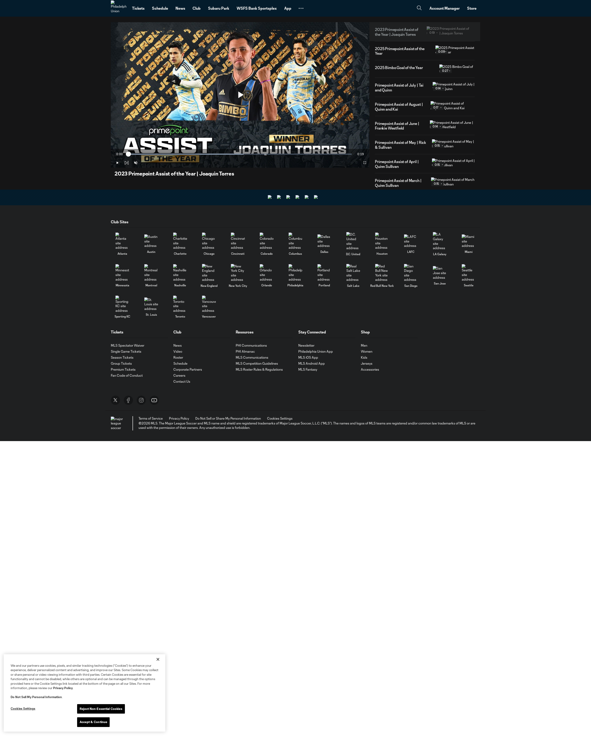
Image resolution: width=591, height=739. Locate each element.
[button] (301, 8)
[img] (126, 162)
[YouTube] (154, 400)
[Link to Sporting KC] (122, 304)
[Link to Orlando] (267, 273)
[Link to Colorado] (267, 241)
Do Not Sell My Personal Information (36, 697)
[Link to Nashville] (180, 273)
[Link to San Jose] (440, 273)
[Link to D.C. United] (353, 241)
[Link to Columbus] (295, 241)
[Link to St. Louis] (151, 304)
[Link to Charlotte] (180, 241)
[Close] (158, 659)
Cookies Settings (279, 418)
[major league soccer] (118, 423)
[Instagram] (141, 400)
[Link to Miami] (469, 241)
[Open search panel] (419, 8)
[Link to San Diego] (411, 273)
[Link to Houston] (382, 241)
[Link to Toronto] (180, 304)
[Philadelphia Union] (119, 8)
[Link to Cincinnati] (238, 241)
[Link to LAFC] (411, 241)
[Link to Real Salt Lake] (353, 273)
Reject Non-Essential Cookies (101, 709)
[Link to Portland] (324, 273)
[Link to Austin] (151, 241)
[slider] (240, 154)
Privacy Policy (63, 688)
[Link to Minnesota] (122, 273)
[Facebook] (128, 400)
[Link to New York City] (238, 273)
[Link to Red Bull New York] (382, 273)
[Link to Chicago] (209, 241)
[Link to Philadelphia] (295, 273)
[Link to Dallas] (324, 241)
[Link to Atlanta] (122, 241)
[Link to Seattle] (469, 273)
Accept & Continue (93, 722)
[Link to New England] (209, 273)
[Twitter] (115, 400)
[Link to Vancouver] (209, 304)
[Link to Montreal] (151, 273)
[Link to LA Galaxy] (440, 241)
